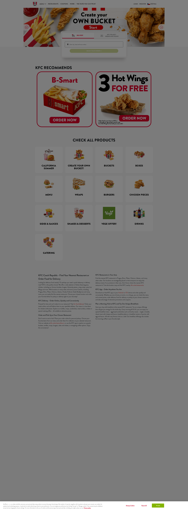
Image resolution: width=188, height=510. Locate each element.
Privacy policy (87, 508)
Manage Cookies (130, 505)
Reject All (144, 505)
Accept (158, 505)
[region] (94, 505)
